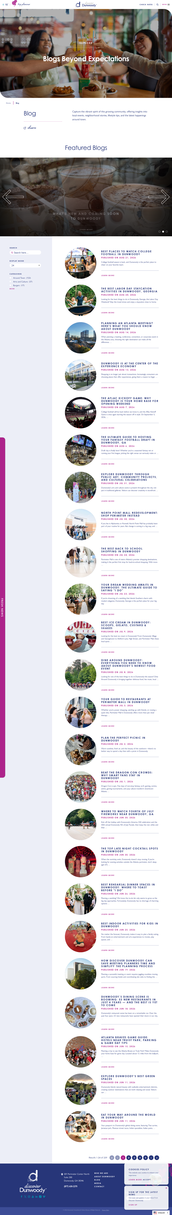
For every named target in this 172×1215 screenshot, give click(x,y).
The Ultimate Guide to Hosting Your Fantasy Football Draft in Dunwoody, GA (128, 440)
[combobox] (161, 1212)
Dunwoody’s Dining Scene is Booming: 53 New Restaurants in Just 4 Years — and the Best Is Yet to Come (129, 1001)
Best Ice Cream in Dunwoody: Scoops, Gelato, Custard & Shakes (126, 625)
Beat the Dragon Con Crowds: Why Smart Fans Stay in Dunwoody (127, 775)
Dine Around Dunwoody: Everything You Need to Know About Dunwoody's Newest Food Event (128, 664)
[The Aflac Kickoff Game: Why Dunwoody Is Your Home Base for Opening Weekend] (80, 412)
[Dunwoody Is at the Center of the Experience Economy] (80, 375)
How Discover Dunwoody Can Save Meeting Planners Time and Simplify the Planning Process (128, 963)
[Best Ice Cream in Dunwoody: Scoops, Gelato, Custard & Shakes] (80, 637)
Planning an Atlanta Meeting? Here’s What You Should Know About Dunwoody (127, 326)
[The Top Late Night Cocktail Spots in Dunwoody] (80, 861)
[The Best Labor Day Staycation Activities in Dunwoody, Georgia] (80, 300)
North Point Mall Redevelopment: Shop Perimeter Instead (129, 514)
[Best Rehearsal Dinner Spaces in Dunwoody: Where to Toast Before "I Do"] (80, 899)
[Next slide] (160, 197)
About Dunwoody (104, 1176)
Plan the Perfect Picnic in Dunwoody (123, 739)
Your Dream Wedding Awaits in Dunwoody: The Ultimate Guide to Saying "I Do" (129, 587)
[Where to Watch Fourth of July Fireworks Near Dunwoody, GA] (80, 824)
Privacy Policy (105, 1210)
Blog (97, 1180)
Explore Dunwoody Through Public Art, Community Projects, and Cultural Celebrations (129, 477)
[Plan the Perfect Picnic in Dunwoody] (80, 749)
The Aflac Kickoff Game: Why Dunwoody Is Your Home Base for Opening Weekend (130, 401)
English (161, 1213)
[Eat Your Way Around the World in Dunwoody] (80, 1126)
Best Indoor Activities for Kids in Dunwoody (129, 925)
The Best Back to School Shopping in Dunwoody (122, 550)
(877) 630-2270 (70, 1186)
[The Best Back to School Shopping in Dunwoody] (80, 561)
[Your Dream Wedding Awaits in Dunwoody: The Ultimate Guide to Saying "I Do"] (80, 599)
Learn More (86, 229)
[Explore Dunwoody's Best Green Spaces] (80, 1089)
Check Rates (146, 4)
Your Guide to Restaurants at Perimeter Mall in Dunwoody (126, 700)
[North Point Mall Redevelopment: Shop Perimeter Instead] (80, 524)
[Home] (86, 4)
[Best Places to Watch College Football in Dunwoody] (80, 263)
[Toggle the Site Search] (159, 4)
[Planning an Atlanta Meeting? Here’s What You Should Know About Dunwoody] (80, 337)
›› (156, 1157)
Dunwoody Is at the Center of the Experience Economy (129, 365)
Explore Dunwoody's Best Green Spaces (128, 1077)
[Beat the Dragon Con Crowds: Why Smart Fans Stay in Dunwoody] (80, 787)
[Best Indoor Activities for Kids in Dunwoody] (80, 936)
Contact (99, 1186)
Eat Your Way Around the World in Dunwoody (128, 1116)
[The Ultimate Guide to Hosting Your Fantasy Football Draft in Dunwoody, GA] (80, 450)
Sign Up (133, 1205)
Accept (147, 1180)
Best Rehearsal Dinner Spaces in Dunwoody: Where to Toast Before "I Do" (128, 887)
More (12, 289)
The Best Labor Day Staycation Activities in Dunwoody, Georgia (129, 290)
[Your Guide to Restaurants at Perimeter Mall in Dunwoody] (80, 712)
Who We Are (101, 1173)
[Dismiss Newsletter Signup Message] (166, 1188)
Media (97, 1183)
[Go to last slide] (12, 197)
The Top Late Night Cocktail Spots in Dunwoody (129, 850)
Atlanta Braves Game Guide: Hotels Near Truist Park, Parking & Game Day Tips (129, 1040)
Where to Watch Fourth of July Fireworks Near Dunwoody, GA (127, 813)
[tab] (159, 232)
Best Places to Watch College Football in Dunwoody (126, 253)
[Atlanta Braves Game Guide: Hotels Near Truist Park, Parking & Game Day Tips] (80, 1051)
